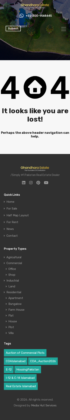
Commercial (14, 263)
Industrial (12, 280)
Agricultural (13, 257)
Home (10, 201)
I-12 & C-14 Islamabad (20, 378)
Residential (13, 292)
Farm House (16, 309)
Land (11, 286)
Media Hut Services (44, 405)
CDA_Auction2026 (43, 361)
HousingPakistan (27, 369)
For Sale (11, 208)
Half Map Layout (17, 215)
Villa (11, 333)
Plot (11, 327)
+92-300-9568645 (39, 15)
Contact (12, 235)
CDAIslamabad (15, 361)
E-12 (9, 369)
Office (12, 269)
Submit (13, 28)
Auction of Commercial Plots (25, 353)
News (10, 229)
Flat (11, 315)
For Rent (12, 222)
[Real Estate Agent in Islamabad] (35, 7)
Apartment (15, 298)
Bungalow (15, 304)
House (12, 321)
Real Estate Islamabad (21, 386)
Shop (11, 275)
